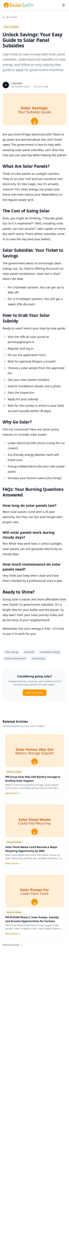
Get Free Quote (34, 692)
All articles (11, 17)
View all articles (11, 944)
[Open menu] (63, 5)
